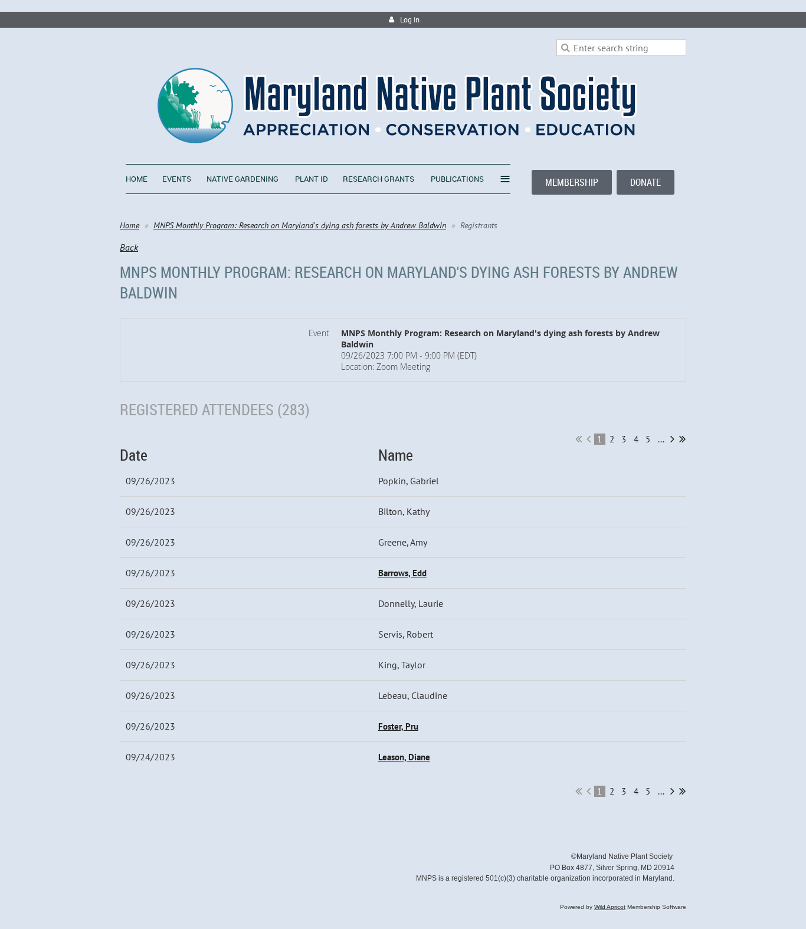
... (661, 439)
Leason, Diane (404, 757)
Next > (672, 439)
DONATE (645, 182)
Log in (410, 20)
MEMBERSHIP (571, 182)
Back (129, 247)
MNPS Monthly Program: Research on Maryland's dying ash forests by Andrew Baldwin (299, 225)
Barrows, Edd (402, 573)
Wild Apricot (609, 907)
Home (129, 225)
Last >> (682, 439)
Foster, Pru (398, 726)
